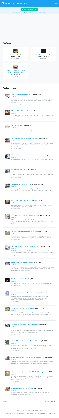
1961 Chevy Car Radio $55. (18, 279)
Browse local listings (19, 12)
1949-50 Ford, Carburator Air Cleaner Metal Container (27, 155)
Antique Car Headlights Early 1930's (21, 94)
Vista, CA (15, 76)
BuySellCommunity (16, 3)
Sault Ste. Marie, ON (16, 58)
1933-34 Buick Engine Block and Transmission (25, 324)
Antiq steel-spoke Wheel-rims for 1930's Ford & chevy (27, 372)
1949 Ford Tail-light (16, 125)
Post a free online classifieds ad (36, 12)
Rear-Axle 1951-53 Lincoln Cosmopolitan (23, 308)
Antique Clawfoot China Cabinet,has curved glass (26, 357)
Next (52, 401)
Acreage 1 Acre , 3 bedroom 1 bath (21, 184)
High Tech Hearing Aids (43, 55)
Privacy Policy (51, 413)
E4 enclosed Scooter (16, 55)
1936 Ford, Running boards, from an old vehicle (25, 231)
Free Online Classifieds (30, 9)
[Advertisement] (29, 29)
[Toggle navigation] (56, 3)
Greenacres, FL (43, 58)
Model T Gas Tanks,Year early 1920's (22, 201)
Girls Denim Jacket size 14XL (19, 170)
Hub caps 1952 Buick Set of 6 (19, 111)
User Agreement (42, 413)
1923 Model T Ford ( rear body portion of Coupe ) (25, 215)
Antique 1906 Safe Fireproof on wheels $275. (24, 341)
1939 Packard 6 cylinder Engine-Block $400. (24, 292)
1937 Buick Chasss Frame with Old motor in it (24, 139)
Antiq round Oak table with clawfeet (22, 388)
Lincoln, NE (13, 97)
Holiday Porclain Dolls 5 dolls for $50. (22, 262)
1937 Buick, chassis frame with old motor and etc (26, 246)
